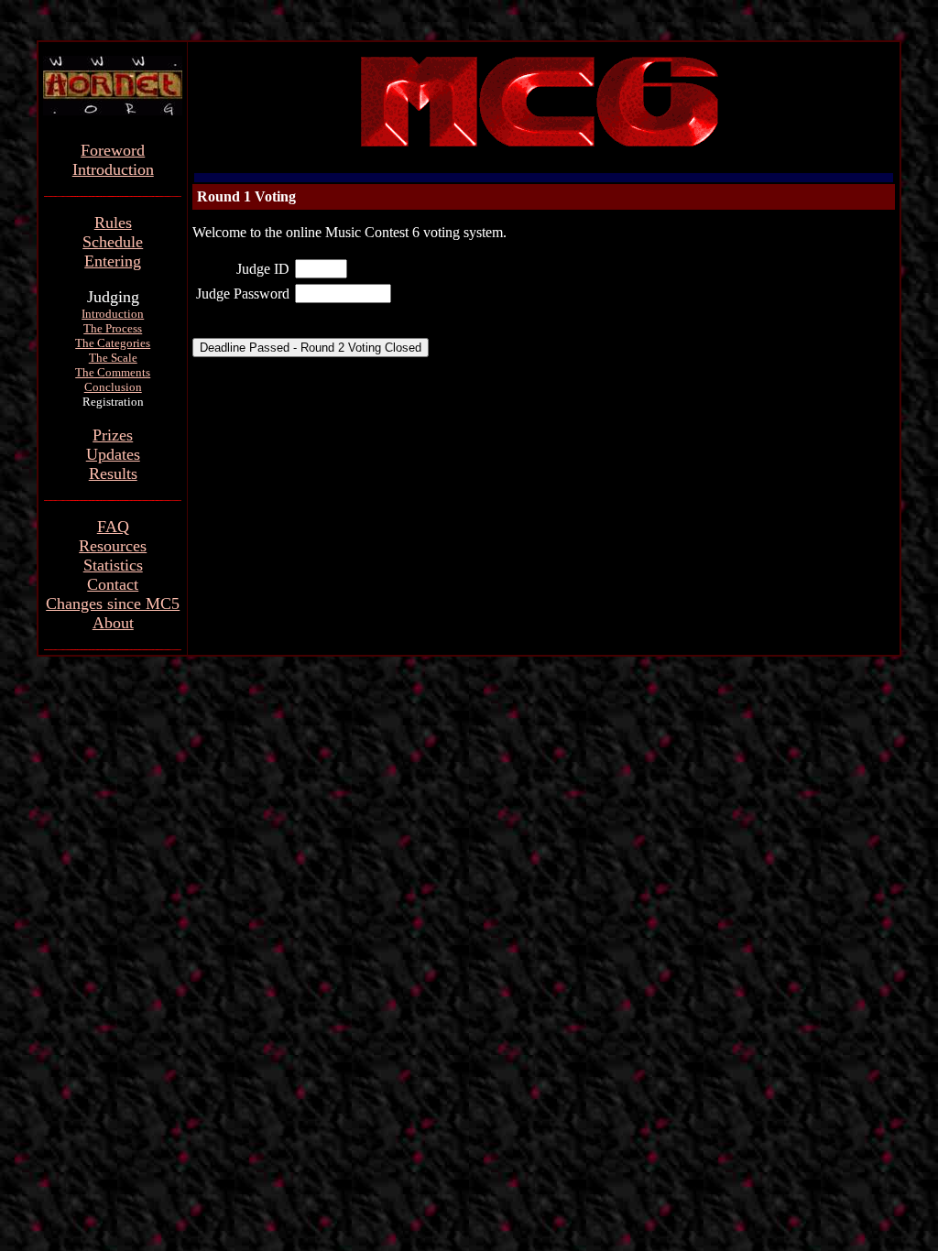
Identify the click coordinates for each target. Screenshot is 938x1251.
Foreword (113, 150)
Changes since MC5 (113, 603)
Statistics (113, 565)
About (113, 623)
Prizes (113, 435)
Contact (112, 584)
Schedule (112, 242)
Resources (113, 546)
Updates (113, 454)
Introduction (113, 169)
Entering (112, 261)
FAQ (113, 526)
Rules (113, 222)
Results (113, 473)
